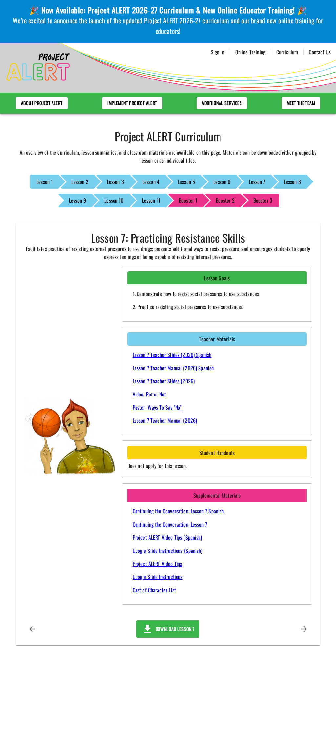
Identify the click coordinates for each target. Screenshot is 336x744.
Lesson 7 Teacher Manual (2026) (165, 420)
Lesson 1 (44, 182)
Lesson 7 (257, 182)
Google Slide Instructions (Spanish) (167, 550)
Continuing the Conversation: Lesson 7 (170, 524)
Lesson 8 (292, 182)
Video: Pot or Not (149, 394)
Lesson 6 (221, 182)
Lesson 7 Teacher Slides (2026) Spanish (172, 355)
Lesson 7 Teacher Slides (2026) (164, 381)
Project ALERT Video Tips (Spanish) (167, 537)
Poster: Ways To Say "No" (157, 407)
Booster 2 (225, 200)
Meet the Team (301, 103)
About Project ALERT (42, 103)
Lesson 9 (77, 200)
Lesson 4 (150, 182)
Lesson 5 (186, 182)
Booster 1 (188, 200)
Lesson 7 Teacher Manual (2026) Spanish (173, 368)
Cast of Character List (154, 590)
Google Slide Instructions (158, 577)
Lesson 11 (151, 200)
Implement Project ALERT (132, 103)
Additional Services (222, 103)
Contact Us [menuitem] (320, 52)
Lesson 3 (115, 182)
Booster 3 (262, 200)
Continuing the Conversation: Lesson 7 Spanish (178, 511)
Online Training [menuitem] (250, 52)
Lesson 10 (113, 200)
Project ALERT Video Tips (157, 564)
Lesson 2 (79, 182)
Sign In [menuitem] (217, 52)
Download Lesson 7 (174, 628)
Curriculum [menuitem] (287, 52)
